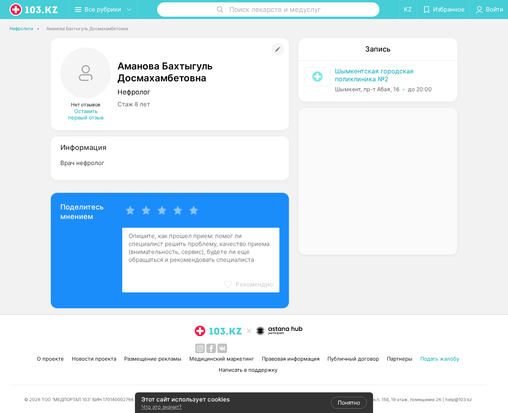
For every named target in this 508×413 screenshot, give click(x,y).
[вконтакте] (222, 348)
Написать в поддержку (248, 370)
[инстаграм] (200, 348)
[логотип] (34, 9)
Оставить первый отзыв (86, 114)
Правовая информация (290, 358)
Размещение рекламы (152, 358)
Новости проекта (94, 358)
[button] (248, 284)
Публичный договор (353, 358)
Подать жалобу (439, 358)
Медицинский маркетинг (221, 358)
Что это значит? (161, 406)
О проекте (50, 358)
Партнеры (399, 358)
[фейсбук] (211, 348)
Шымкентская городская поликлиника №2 (374, 75)
